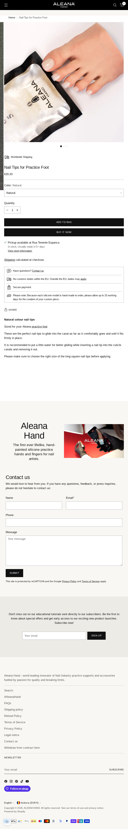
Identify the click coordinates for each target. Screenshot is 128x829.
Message (11, 532)
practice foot (39, 326)
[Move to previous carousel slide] (113, 389)
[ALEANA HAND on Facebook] (6, 782)
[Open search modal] (115, 5)
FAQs (7, 703)
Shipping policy (13, 709)
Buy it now (64, 232)
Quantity (9, 203)
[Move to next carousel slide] (121, 389)
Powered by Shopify (14, 811)
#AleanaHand (12, 696)
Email (70, 497)
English (8, 803)
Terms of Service (91, 581)
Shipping (9, 259)
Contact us (38, 270)
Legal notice (11, 735)
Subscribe (116, 769)
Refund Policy (13, 716)
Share (12, 310)
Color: (13, 185)
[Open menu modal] (5, 5)
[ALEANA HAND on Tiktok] (22, 782)
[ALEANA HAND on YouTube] (28, 782)
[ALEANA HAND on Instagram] (12, 782)
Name (9, 497)
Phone (10, 515)
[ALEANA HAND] (64, 5)
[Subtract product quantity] (7, 210)
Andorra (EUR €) (29, 803)
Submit (14, 573)
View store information (20, 250)
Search (8, 690)
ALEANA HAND (32, 808)
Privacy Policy (69, 581)
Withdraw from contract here (22, 747)
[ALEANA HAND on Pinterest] (17, 782)
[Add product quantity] (17, 210)
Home (11, 17)
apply (83, 279)
